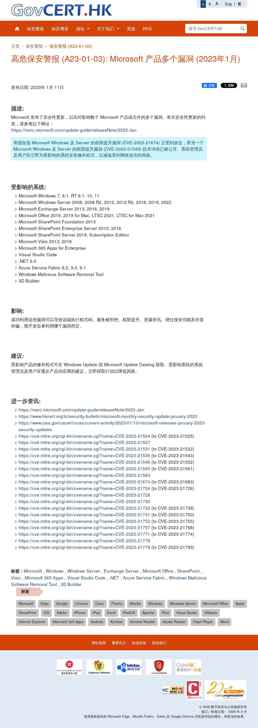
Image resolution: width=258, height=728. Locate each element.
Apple (239, 603)
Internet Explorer (32, 621)
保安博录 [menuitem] (60, 28)
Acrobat (116, 621)
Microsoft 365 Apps (44, 577)
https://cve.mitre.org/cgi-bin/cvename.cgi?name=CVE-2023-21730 (84, 501)
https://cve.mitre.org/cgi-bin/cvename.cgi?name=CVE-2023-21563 (84, 475)
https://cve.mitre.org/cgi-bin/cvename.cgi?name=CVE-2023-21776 (84, 540)
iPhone (79, 612)
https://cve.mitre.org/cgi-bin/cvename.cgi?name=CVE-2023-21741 (84, 514)
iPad (96, 612)
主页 (15, 46)
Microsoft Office (158, 571)
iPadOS (129, 612)
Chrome (81, 603)
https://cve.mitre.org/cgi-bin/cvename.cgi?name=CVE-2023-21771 (84, 534)
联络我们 (159, 642)
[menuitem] (17, 28)
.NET (114, 577)
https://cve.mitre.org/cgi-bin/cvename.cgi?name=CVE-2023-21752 (84, 521)
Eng (228, 3)
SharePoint (188, 571)
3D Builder (71, 584)
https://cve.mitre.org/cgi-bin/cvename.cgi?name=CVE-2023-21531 (84, 448)
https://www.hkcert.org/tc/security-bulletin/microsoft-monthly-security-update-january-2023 (108, 416)
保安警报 (34, 46)
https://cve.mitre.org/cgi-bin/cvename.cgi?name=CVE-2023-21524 (84, 436)
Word (224, 621)
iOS (46, 612)
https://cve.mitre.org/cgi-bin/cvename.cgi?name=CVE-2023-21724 (84, 488)
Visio (16, 577)
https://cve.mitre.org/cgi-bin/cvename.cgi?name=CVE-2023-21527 (84, 442)
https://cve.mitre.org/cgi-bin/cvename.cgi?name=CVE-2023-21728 (84, 494)
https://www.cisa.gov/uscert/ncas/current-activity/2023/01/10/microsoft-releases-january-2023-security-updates (112, 425)
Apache (148, 612)
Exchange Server (121, 571)
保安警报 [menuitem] (35, 28)
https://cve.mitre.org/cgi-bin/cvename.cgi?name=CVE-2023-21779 (84, 547)
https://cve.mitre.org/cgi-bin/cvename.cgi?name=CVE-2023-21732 (84, 508)
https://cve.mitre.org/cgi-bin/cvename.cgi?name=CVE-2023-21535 (84, 455)
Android (97, 621)
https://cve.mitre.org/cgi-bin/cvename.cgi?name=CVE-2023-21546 (84, 462)
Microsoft (33, 571)
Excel (111, 612)
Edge (45, 603)
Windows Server (83, 571)
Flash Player (203, 621)
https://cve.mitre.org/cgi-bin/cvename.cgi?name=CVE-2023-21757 (84, 527)
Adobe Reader (174, 621)
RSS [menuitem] (147, 28)
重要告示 (119, 642)
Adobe (62, 612)
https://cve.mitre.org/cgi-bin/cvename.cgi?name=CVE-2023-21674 (84, 481)
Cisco (99, 603)
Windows (54, 571)
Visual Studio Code (86, 577)
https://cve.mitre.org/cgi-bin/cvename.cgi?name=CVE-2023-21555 (84, 468)
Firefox (116, 603)
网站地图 (99, 642)
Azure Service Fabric (144, 577)
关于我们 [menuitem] (106, 28)
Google (62, 603)
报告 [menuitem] (81, 28)
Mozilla (135, 603)
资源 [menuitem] (131, 28)
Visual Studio (186, 612)
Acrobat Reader (142, 621)
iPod (165, 612)
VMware (210, 612)
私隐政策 (139, 642)
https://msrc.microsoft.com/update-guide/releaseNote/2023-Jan (74, 130)
